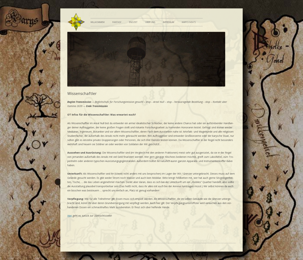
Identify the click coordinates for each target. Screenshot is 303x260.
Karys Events (189, 22)
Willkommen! (97, 22)
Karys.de (76, 22)
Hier (70, 215)
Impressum (168, 22)
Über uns (150, 22)
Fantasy (116, 22)
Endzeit (133, 22)
